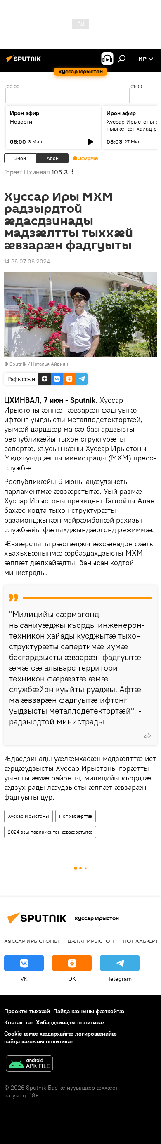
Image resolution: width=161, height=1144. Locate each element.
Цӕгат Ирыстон (90, 940)
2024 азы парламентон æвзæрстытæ (50, 832)
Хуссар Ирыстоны (28, 816)
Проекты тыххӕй (27, 1011)
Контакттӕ (18, 1022)
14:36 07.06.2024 (27, 261)
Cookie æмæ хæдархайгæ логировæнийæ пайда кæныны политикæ (60, 1037)
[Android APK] (29, 1064)
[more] (147, 736)
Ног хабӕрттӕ (75, 816)
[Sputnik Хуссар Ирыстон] (24, 62)
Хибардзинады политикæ (70, 1022)
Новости (21, 121)
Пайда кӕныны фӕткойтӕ (88, 1011)
